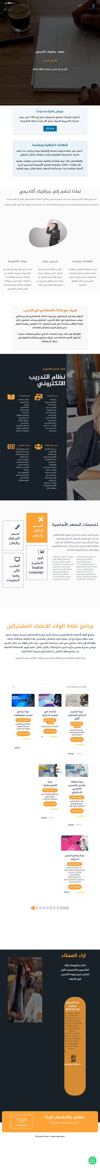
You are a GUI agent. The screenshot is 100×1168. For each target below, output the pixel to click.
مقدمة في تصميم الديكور (50, 713)
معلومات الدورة (76, 739)
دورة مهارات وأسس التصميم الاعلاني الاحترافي (76, 787)
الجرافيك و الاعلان (23, 720)
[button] (92, 1160)
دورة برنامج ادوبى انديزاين (75, 857)
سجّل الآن (50, 128)
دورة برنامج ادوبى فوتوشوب (23, 713)
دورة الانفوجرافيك (50, 784)
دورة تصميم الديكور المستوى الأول (77, 715)
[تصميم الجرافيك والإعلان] (17, 527)
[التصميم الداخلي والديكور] (41, 519)
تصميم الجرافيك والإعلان (14, 538)
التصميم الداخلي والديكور (38, 530)
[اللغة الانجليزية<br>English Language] (41, 551)
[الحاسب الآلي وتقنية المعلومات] (17, 559)
